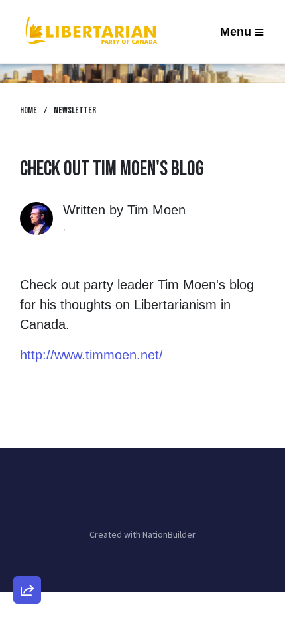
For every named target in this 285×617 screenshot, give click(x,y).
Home (28, 110)
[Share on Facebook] (27, 520)
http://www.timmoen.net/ (91, 355)
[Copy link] (27, 407)
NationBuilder (169, 534)
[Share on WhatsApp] (27, 558)
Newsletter (75, 110)
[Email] (27, 445)
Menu (235, 31)
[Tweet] (27, 483)
